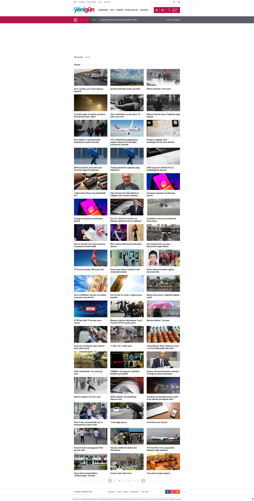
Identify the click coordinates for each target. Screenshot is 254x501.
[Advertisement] (127, 38)
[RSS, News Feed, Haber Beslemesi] (177, 492)
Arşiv (99, 2)
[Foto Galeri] (179, 2)
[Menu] (156, 10)
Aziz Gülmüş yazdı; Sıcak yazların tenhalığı (114, 20)
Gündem (119, 10)
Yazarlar (144, 10)
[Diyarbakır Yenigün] (84, 10)
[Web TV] (174, 2)
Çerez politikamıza (170, 499)
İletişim (125, 492)
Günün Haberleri (91, 2)
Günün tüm (173, 20)
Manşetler (81, 2)
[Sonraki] (143, 480)
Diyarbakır (103, 10)
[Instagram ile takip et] (172, 492)
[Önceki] (110, 480)
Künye (119, 492)
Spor (112, 10)
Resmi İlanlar (131, 10)
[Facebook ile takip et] (167, 492)
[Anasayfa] (75, 2)
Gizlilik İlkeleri (134, 492)
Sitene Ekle (107, 2)
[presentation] (81, 20)
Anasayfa (79, 57)
